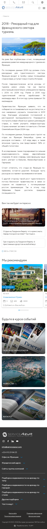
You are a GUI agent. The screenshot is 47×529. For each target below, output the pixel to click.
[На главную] (12, 8)
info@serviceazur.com (12, 447)
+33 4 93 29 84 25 (9, 452)
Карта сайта (13, 513)
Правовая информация (34, 513)
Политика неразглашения (12, 516)
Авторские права (34, 516)
